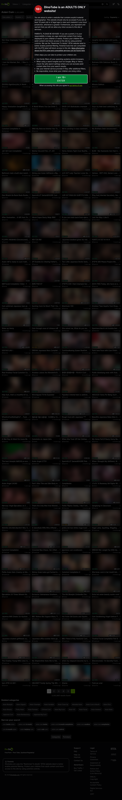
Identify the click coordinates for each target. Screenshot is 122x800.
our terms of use (75, 85)
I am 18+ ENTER (61, 79)
